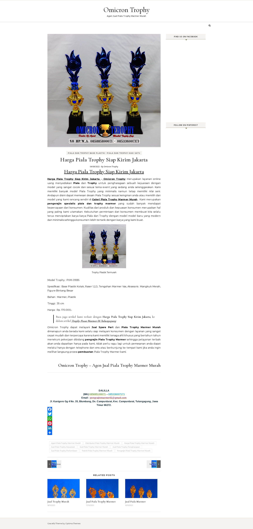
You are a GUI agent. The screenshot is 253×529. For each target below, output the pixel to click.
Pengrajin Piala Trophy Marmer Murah (133, 451)
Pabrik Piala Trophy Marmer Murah (97, 451)
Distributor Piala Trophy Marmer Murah (102, 443)
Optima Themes (72, 523)
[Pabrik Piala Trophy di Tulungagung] (154, 464)
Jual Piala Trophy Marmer (101, 501)
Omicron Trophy (127, 10)
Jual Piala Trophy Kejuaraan (63, 447)
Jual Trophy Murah (58, 501)
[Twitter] (104, 414)
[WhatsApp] (104, 418)
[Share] (104, 432)
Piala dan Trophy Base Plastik (86, 153)
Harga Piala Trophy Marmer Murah (139, 443)
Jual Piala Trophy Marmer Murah (94, 447)
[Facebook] (104, 409)
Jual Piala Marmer (135, 501)
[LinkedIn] (104, 428)
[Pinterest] (104, 423)
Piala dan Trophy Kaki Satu (123, 153)
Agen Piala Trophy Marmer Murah (66, 443)
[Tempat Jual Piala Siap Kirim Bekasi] (54, 464)
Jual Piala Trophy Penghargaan (126, 447)
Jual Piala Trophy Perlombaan (64, 451)
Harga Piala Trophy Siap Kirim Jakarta (104, 171)
